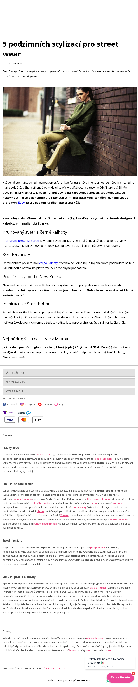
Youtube (47, 404)
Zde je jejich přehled (54, 668)
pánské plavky (103, 458)
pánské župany (94, 637)
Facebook (12, 404)
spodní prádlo (118, 519)
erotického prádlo (40, 503)
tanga (94, 503)
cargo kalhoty (48, 263)
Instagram (30, 404)
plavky (40, 511)
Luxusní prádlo (23, 499)
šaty (21, 203)
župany (64, 515)
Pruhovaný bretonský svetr (21, 241)
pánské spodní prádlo (45, 523)
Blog (61, 404)
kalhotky (118, 503)
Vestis (89, 650)
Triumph (107, 499)
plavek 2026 (43, 454)
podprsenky (79, 507)
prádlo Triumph (98, 587)
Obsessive (93, 499)
